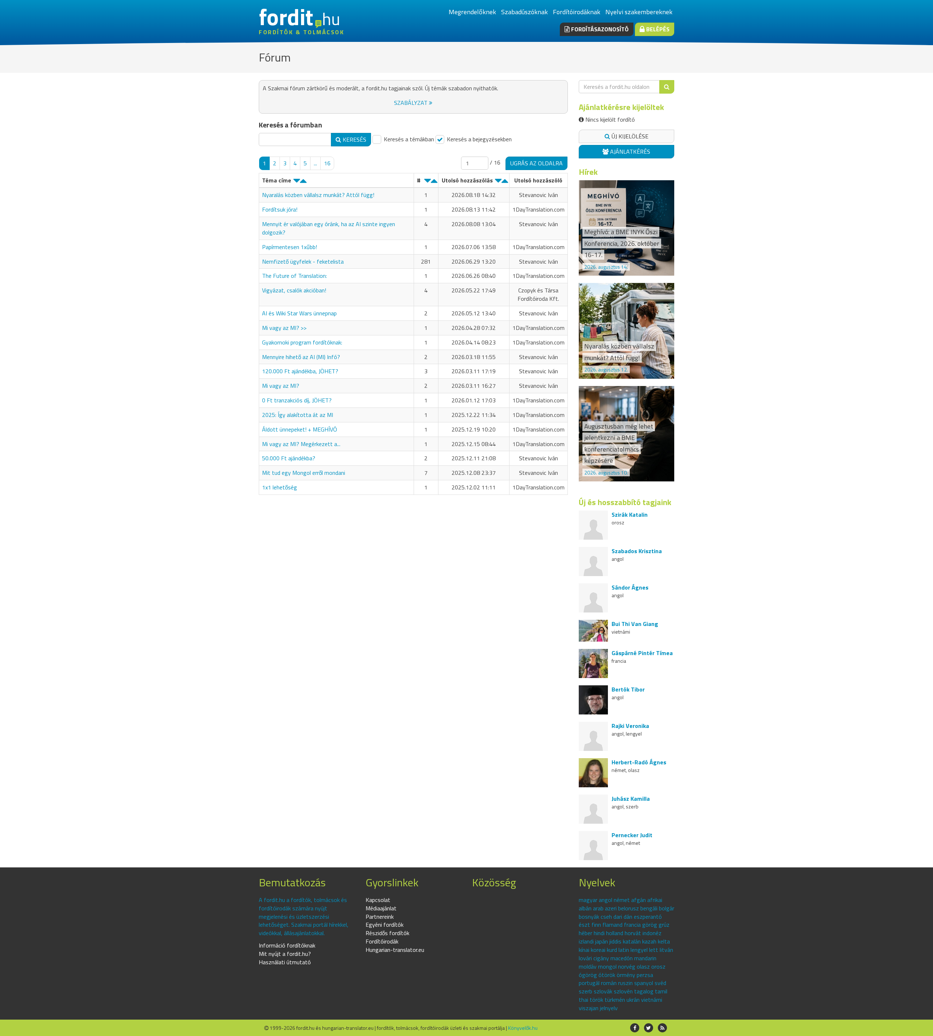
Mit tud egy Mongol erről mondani (303, 472)
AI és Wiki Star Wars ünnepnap (299, 313)
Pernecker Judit (632, 835)
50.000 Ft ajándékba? (288, 458)
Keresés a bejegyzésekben (478, 139)
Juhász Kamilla (631, 798)
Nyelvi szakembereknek (638, 12)
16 (327, 163)
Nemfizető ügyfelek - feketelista (303, 261)
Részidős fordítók (387, 933)
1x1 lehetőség (279, 487)
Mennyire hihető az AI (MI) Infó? (301, 356)
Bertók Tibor (628, 689)
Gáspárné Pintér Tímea (642, 653)
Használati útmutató (285, 962)
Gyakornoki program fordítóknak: (302, 342)
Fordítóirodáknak (576, 12)
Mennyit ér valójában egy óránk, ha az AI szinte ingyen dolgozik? (328, 228)
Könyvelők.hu (523, 1028)
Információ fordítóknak (287, 945)
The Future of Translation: (294, 275)
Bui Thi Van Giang (635, 623)
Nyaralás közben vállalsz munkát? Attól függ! (318, 194)
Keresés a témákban (408, 139)
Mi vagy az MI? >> (284, 327)
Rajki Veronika (630, 725)
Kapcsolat (378, 899)
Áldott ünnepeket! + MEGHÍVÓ (299, 429)
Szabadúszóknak (524, 12)
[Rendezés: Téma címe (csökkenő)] (296, 182)
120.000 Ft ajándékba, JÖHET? (300, 371)
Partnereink (380, 916)
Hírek (588, 172)
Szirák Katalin (630, 514)
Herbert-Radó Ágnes (639, 762)
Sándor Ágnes (630, 587)
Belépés (657, 29)
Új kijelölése (629, 136)
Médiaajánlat (381, 908)
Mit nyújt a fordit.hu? (285, 953)
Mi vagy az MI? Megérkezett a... (301, 444)
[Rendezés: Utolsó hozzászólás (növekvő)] (504, 182)
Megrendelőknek (472, 12)
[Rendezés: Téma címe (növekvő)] (303, 182)
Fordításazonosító (599, 29)
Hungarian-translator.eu (395, 949)
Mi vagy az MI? (280, 385)
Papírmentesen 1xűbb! (289, 247)
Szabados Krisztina (637, 551)
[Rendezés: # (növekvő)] (434, 182)
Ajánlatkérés (629, 151)
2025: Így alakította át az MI (297, 414)
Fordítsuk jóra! (279, 209)
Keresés (353, 139)
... (315, 163)
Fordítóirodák (382, 941)
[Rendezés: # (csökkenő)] (427, 182)
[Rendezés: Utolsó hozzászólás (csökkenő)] (498, 182)
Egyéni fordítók (384, 924)
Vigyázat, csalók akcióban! (294, 290)
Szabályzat (411, 102)
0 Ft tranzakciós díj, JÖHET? (297, 400)
